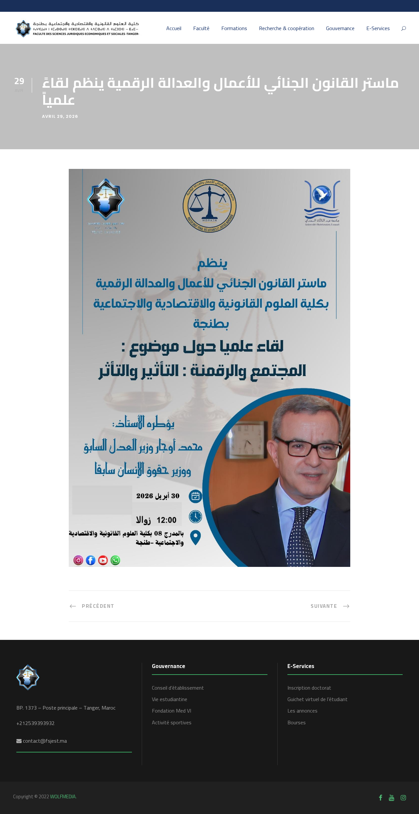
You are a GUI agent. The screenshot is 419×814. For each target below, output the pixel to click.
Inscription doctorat (309, 688)
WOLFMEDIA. (63, 796)
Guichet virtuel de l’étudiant (317, 699)
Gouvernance (340, 28)
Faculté (201, 28)
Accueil (173, 28)
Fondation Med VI (171, 710)
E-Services (378, 28)
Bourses (296, 722)
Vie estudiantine (169, 699)
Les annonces (302, 710)
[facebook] (380, 798)
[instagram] (403, 798)
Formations (234, 28)
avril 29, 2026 (60, 116)
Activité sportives (171, 722)
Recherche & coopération (286, 28)
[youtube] (391, 798)
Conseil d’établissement (178, 688)
